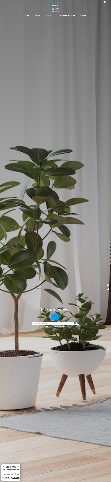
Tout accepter (15, 477)
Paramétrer (6, 477)
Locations (37, 15)
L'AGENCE (27, 15)
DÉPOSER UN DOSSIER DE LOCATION (66, 15)
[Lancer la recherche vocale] (55, 316)
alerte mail (83, 15)
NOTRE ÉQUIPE (48, 15)
